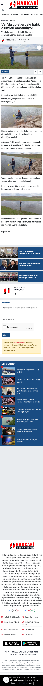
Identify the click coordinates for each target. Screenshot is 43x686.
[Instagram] (21, 610)
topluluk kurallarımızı (19, 342)
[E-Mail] (15, 294)
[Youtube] (29, 610)
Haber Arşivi (28, 635)
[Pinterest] (17, 610)
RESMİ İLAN (32, 655)
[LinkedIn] (25, 610)
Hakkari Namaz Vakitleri (11, 622)
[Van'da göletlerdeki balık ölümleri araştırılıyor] (21, 56)
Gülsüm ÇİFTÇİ (18, 290)
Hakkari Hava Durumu (31, 617)
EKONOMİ (24, 15)
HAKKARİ (5, 15)
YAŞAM (9, 655)
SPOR (36, 652)
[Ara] (3, 10)
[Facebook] (10, 610)
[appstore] (12, 644)
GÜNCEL (14, 15)
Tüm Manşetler (29, 630)
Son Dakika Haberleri (10, 635)
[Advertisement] (21, 469)
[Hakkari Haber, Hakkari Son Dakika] (23, 4)
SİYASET (34, 15)
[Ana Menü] (2, 5)
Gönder (5, 335)
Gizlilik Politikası (21, 683)
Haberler (4, 20)
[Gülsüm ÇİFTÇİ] (7, 291)
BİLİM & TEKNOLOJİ (20, 655)
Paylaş (6, 71)
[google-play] (31, 644)
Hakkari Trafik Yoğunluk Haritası (30, 623)
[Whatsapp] (33, 610)
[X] (14, 610)
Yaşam (12, 20)
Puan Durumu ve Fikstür (11, 630)
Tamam (30, 683)
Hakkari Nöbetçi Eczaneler (12, 617)
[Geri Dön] (6, 680)
